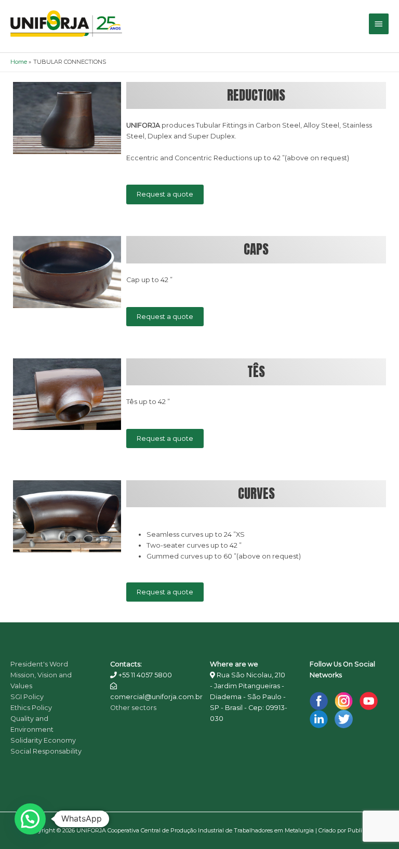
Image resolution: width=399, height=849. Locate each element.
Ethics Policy (31, 708)
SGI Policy (27, 697)
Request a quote (165, 194)
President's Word (39, 664)
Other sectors (133, 708)
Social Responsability (46, 751)
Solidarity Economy (43, 740)
